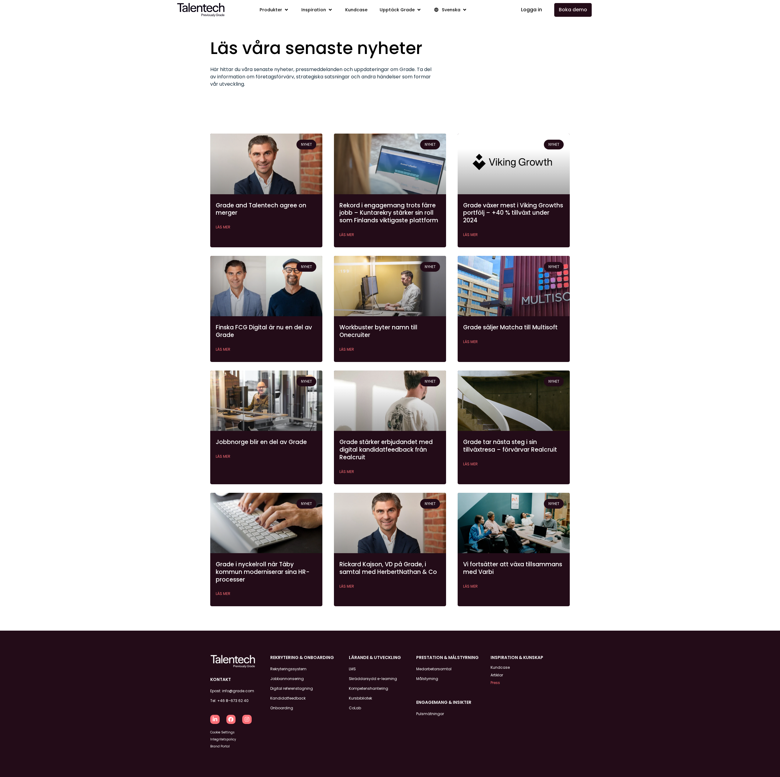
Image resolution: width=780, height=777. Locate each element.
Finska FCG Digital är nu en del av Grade (264, 331)
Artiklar (497, 675)
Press (495, 682)
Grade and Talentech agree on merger (261, 209)
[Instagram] (247, 719)
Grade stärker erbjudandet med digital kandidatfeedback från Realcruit (386, 449)
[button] (274, 10)
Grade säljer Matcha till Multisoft (510, 327)
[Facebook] (231, 719)
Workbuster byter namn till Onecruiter (378, 331)
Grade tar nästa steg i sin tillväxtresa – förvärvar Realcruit (510, 446)
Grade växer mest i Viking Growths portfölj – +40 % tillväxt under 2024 (513, 212)
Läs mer (223, 227)
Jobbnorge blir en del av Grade (261, 442)
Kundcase (500, 667)
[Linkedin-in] (215, 719)
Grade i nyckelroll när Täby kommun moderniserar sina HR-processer (263, 571)
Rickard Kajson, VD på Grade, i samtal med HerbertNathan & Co (388, 568)
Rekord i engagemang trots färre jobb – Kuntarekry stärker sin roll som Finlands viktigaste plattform (388, 212)
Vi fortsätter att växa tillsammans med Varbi (512, 568)
